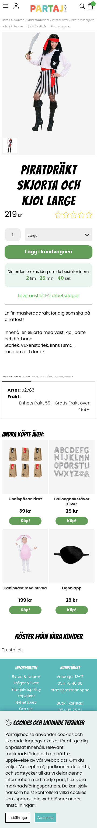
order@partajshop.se (70, 690)
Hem (5, 20)
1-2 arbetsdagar (61, 296)
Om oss (26, 709)
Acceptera (45, 818)
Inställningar (17, 818)
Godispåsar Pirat (25, 499)
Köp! (71, 521)
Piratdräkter (60, 20)
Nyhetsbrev (26, 703)
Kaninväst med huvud (25, 588)
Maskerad (18, 20)
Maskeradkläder (38, 20)
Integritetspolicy (26, 690)
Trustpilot (12, 650)
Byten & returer (26, 677)
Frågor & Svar (26, 683)
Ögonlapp (72, 588)
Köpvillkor (26, 696)
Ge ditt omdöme (42, 376)
